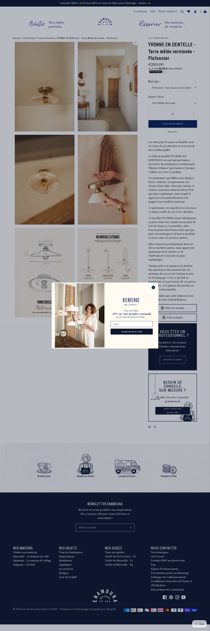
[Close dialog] (153, 287)
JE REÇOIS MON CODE (131, 331)
